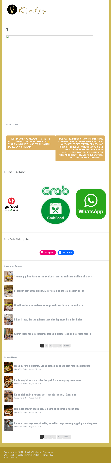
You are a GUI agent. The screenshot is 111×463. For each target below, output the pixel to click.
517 (59, 437)
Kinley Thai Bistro (34, 452)
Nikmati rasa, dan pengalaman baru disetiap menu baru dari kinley (48, 319)
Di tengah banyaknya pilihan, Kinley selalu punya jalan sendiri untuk (49, 290)
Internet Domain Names (31, 455)
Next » (66, 346)
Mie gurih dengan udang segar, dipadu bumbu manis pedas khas (46, 409)
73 (60, 346)
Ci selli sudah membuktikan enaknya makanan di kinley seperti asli (48, 305)
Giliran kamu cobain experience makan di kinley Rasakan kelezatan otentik (52, 333)
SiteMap (13, 458)
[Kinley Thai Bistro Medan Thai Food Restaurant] (26, 9)
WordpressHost (10, 455)
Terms (45, 455)
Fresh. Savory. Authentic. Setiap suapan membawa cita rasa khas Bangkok (52, 365)
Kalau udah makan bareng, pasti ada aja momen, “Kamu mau (45, 394)
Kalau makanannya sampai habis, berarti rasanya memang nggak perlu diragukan (55, 423)
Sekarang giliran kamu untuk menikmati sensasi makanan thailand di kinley (53, 276)
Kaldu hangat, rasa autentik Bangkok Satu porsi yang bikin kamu (47, 380)
